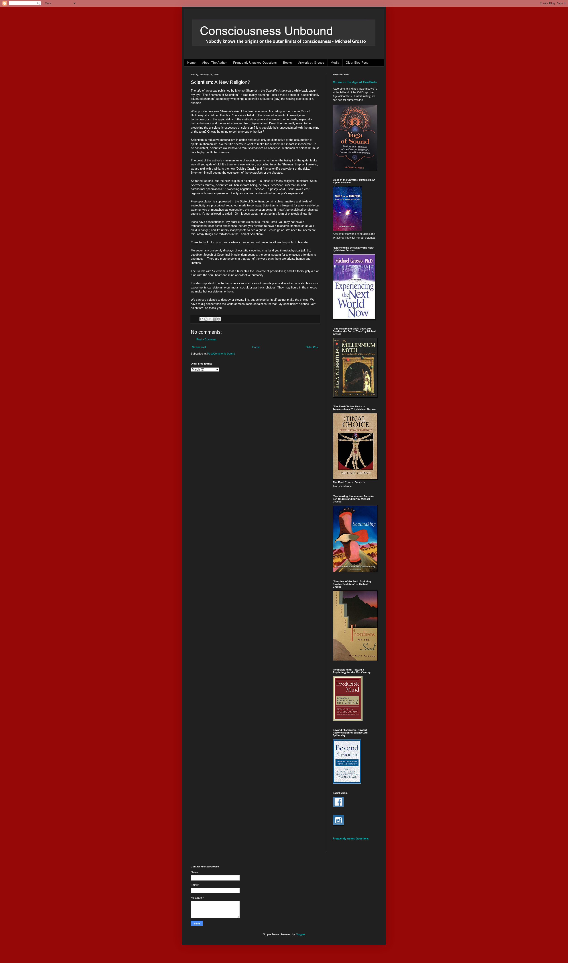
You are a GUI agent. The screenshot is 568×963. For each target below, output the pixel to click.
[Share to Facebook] (214, 319)
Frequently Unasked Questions (255, 62)
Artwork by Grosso (311, 62)
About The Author (214, 62)
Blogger (300, 934)
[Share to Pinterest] (218, 319)
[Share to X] (210, 319)
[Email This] (201, 319)
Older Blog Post (357, 62)
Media (335, 62)
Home (191, 62)
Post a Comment (206, 339)
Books (287, 62)
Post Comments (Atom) (221, 353)
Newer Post (199, 347)
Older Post (312, 347)
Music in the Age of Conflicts (355, 82)
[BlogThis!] (206, 319)
